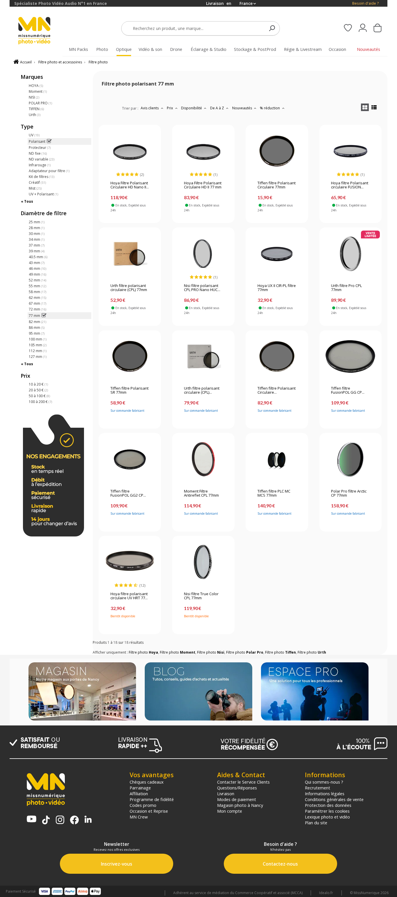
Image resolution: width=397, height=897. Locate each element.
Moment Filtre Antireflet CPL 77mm (201, 493)
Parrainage (140, 788)
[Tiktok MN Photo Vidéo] (46, 820)
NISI (34, 97)
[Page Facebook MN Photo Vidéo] (74, 820)
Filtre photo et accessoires (60, 62)
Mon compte (229, 811)
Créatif (37, 182)
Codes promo (143, 805)
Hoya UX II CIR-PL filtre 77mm (276, 287)
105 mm (38, 345)
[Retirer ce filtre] (49, 141)
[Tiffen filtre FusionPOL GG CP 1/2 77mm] (350, 356)
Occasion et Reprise (149, 811)
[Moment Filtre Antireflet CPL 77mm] (203, 459)
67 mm (37, 303)
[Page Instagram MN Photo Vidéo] (60, 820)
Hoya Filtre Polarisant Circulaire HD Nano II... (129, 185)
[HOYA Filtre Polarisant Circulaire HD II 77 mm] (203, 151)
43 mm (36, 262)
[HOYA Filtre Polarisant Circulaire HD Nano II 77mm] (130, 151)
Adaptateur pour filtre (49, 170)
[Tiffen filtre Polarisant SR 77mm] (130, 356)
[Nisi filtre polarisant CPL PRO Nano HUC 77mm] (203, 253)
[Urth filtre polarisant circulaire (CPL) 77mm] (130, 253)
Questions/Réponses (237, 788)
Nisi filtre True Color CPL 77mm (201, 596)
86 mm (36, 327)
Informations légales (324, 793)
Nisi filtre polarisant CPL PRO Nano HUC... (202, 287)
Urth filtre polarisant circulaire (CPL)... (201, 390)
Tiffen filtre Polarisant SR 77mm (129, 390)
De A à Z (217, 108)
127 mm (38, 356)
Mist (35, 188)
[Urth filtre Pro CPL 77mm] (350, 253)
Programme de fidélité (152, 799)
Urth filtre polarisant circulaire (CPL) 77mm (128, 287)
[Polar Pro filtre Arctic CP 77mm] (350, 459)
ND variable (41, 159)
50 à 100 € (39, 395)
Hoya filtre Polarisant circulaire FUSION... (349, 185)
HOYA (36, 85)
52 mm (37, 280)
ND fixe (38, 153)
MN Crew (139, 817)
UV (34, 135)
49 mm (37, 274)
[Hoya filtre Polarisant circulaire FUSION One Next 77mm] (350, 151)
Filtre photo (98, 62)
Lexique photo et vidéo (327, 817)
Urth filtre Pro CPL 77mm (346, 287)
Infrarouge (40, 165)
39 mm (36, 251)
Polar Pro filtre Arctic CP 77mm (348, 493)
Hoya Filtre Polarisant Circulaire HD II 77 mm (202, 185)
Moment (38, 91)
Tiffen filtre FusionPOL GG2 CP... (128, 493)
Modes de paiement (236, 799)
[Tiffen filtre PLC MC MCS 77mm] (277, 459)
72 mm (37, 309)
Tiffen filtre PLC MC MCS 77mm (273, 493)
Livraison (225, 793)
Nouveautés (242, 108)
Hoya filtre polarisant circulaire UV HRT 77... (129, 596)
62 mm (37, 297)
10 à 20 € (38, 384)
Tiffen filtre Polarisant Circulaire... (276, 390)
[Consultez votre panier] (377, 28)
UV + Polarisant (43, 194)
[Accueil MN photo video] (41, 31)
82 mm (37, 321)
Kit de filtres (41, 176)
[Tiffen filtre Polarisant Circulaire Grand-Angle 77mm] (277, 356)
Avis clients (150, 108)
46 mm (37, 268)
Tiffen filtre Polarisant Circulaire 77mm (276, 185)
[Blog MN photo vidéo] (198, 692)
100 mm (38, 339)
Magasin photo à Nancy (240, 805)
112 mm (38, 350)
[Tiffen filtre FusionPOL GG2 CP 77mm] (130, 459)
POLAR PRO (40, 103)
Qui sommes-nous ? (324, 782)
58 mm (37, 291)
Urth (34, 114)
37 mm (36, 245)
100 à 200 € (40, 401)
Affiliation (139, 793)
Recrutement (317, 788)
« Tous (27, 201)
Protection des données (328, 805)
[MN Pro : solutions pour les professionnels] (315, 692)
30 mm (36, 233)
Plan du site (316, 822)
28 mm (36, 227)
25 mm (36, 222)
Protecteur (40, 147)
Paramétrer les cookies (327, 811)
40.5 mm (38, 256)
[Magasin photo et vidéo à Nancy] (82, 692)
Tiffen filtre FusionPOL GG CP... (347, 390)
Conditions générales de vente (334, 799)
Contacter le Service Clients (243, 782)
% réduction (270, 108)
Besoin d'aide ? (365, 3)
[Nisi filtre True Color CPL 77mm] (203, 562)
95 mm (36, 333)
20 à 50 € (38, 390)
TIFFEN (36, 108)
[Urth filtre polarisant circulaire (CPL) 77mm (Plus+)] (203, 356)
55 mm (37, 285)
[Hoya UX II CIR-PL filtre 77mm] (277, 253)
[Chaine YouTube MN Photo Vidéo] (31, 819)
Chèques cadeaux (147, 782)
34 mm (36, 239)
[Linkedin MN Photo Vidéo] (88, 820)
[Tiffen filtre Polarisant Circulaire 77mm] (277, 151)
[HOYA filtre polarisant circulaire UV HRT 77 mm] (130, 562)
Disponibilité (192, 108)
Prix (170, 108)
